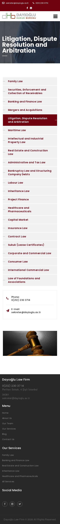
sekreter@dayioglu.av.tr (17, 3)
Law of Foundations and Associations (24, 280)
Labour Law (15, 182)
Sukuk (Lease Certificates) (26, 245)
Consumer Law (18, 261)
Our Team (7, 423)
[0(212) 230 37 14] (22, 15)
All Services (8, 481)
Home (5, 412)
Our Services (9, 428)
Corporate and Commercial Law (29, 253)
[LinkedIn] (31, 8)
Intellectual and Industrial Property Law (26, 140)
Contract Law (17, 236)
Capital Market (18, 220)
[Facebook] (28, 8)
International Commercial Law (28, 270)
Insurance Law (17, 228)
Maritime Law (17, 130)
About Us (7, 418)
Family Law (15, 81)
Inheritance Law (18, 191)
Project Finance (18, 199)
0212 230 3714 (42, 3)
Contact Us (8, 439)
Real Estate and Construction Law (28, 152)
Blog (4, 434)
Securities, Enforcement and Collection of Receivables (27, 91)
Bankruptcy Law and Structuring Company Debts (29, 172)
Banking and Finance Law (25, 101)
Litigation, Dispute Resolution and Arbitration (27, 120)
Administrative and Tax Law (26, 162)
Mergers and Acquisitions (25, 110)
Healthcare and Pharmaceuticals (19, 209)
